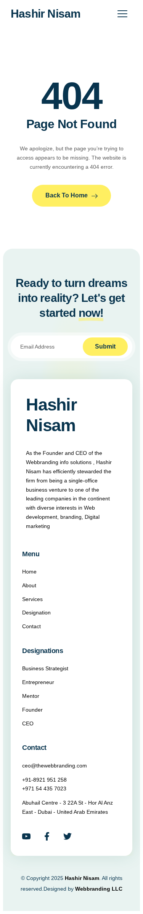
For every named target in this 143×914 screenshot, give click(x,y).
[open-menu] (122, 14)
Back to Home (66, 195)
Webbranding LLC (98, 889)
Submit (105, 346)
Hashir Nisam (45, 13)
